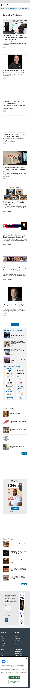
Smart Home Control (18, 638)
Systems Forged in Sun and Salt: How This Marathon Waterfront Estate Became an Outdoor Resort (18, 553)
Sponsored (3, 643)
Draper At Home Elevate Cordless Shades (17, 446)
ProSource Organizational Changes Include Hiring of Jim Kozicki (14, 304)
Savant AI (7, 8)
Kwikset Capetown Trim (15, 413)
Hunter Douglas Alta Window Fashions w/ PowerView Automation (18, 430)
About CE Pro (3, 653)
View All (24, 453)
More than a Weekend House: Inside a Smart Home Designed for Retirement (18, 544)
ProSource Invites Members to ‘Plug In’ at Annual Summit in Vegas (14, 169)
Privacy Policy (4, 673)
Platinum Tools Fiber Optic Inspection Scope (18, 421)
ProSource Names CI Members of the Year (14, 203)
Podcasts (2, 645)
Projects (2, 640)
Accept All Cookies (14, 677)
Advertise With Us (4, 651)
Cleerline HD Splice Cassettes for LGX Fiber (18, 438)
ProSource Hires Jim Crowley (13, 70)
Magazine (2, 655)
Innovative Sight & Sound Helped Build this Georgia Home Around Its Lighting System (18, 569)
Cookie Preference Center (14, 682)
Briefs (4, 78)
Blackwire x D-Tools (13, 8)
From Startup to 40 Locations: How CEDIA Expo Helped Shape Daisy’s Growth (18, 359)
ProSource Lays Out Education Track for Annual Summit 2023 (14, 236)
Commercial (17, 636)
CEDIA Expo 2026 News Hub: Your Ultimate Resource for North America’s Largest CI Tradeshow (18, 334)
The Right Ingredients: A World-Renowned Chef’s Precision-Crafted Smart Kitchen (17, 578)
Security (16, 643)
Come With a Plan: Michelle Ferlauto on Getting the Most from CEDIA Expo (18, 342)
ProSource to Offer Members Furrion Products (13, 102)
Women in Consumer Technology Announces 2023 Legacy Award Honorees (15, 270)
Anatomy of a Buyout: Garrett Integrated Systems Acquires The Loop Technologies (15, 37)
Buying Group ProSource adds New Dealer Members (14, 135)
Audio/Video (17, 640)
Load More (15, 324)
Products (2, 638)
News (4, 47)
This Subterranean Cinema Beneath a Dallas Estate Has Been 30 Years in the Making (18, 561)
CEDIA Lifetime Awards (23, 8)
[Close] (26, 658)
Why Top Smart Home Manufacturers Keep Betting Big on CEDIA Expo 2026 (18, 351)
